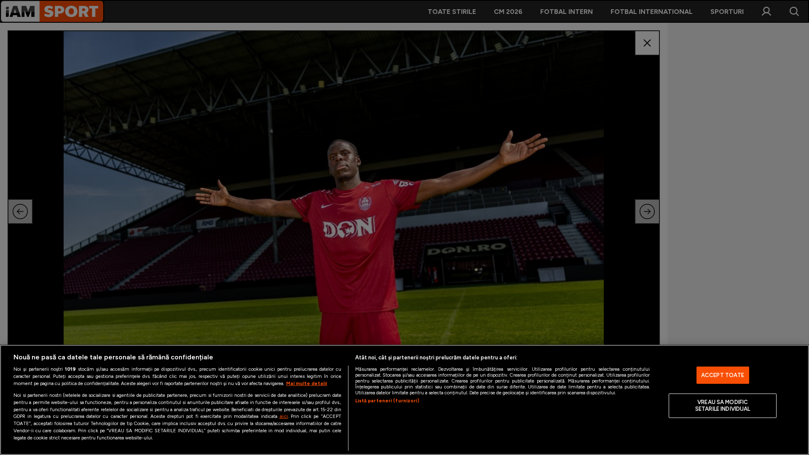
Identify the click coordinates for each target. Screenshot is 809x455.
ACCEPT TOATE (723, 375)
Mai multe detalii (306, 383)
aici (283, 416)
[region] (404, 400)
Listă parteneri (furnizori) (387, 401)
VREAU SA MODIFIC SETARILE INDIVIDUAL (722, 405)
